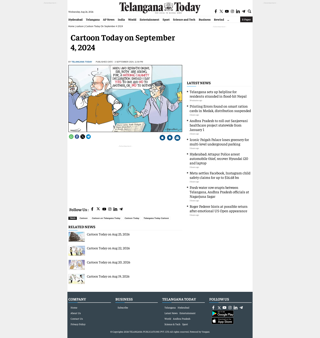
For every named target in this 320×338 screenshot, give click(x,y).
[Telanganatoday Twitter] (98, 209)
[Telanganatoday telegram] (121, 209)
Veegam (206, 331)
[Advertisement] (125, 174)
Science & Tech (172, 324)
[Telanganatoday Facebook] (92, 209)
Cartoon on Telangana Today (106, 218)
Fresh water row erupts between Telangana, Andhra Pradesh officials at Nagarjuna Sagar (219, 191)
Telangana (93, 19)
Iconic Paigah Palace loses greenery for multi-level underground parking (219, 141)
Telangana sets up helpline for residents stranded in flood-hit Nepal (218, 93)
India (121, 19)
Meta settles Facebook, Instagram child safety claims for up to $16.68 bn (220, 175)
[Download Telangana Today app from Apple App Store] (162, 138)
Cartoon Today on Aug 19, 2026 (108, 276)
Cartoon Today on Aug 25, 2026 (108, 234)
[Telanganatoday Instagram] (110, 209)
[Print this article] (177, 138)
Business (205, 19)
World (132, 19)
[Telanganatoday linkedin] (115, 209)
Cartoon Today (132, 218)
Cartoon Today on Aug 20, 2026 (108, 262)
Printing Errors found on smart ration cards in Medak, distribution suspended (220, 108)
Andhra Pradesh (181, 318)
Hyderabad (75, 19)
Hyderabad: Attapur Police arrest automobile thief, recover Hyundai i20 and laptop (219, 158)
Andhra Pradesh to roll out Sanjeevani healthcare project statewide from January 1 (219, 125)
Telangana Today (81, 62)
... (228, 19)
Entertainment (149, 19)
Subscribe (123, 307)
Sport (166, 19)
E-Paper (246, 19)
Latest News (199, 82)
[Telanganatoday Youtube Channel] (104, 209)
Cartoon (84, 218)
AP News (108, 19)
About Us (76, 313)
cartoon (80, 26)
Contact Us (77, 318)
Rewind (219, 19)
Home (71, 26)
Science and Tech (184, 19)
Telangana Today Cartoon (156, 218)
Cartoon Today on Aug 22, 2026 (108, 248)
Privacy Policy (78, 324)
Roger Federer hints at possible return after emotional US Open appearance (219, 208)
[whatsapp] (71, 136)
